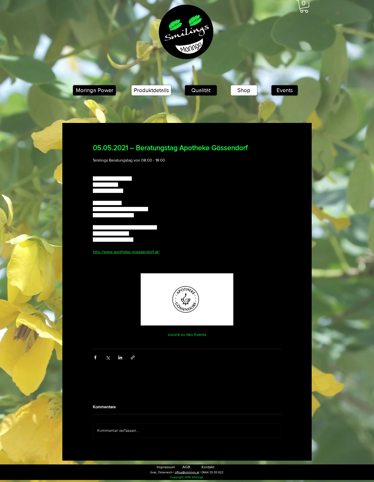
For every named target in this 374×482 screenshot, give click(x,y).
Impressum (166, 467)
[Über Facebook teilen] (95, 357)
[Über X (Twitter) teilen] (107, 357)
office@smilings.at (187, 472)
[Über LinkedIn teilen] (120, 357)
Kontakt (208, 467)
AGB (186, 467)
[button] (304, 6)
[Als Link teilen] (132, 357)
